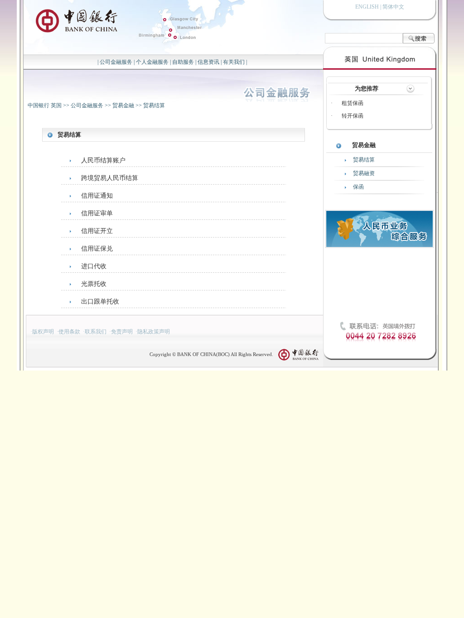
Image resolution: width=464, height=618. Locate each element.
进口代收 (93, 266)
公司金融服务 (116, 62)
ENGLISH (367, 7)
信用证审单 (97, 213)
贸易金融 (123, 105)
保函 (358, 187)
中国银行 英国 (45, 105)
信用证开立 (97, 231)
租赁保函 (352, 103)
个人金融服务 (152, 62)
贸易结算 (154, 105)
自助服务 (183, 62)
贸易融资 (364, 173)
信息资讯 (208, 62)
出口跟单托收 (100, 301)
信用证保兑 (97, 248)
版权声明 (43, 331)
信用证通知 (97, 195)
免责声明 (122, 331)
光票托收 (93, 283)
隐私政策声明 (153, 331)
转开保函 (352, 116)
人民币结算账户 (103, 160)
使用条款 (69, 331)
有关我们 (234, 62)
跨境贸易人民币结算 (109, 178)
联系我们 (95, 331)
